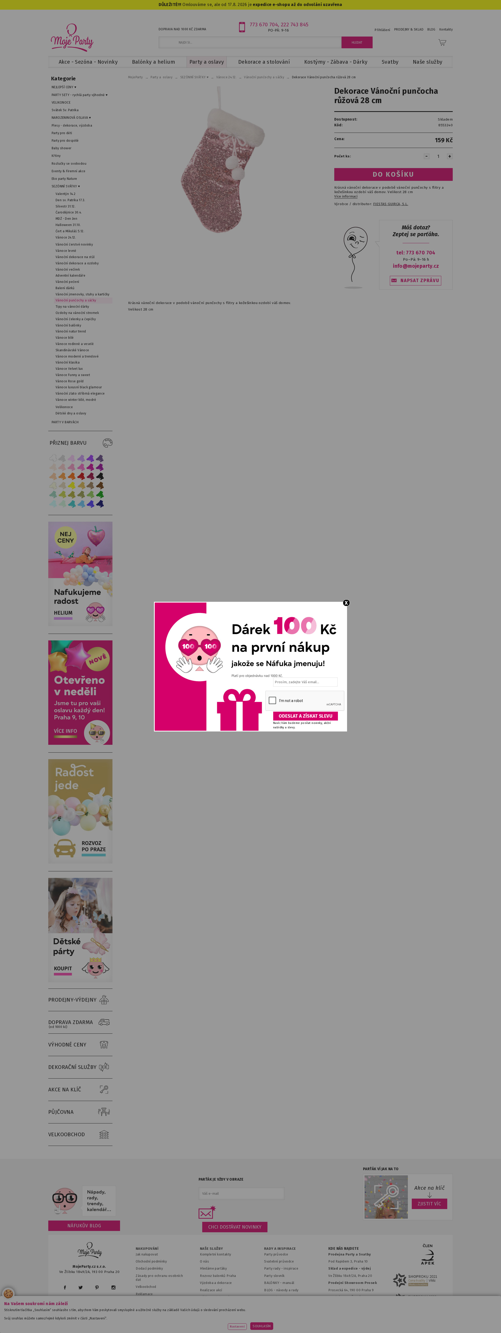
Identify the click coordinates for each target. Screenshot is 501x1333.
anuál (290, 1283)
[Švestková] (90, 458)
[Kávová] (90, 485)
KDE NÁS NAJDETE (343, 1249)
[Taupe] (62, 485)
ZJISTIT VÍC (429, 1204)
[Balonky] (80, 625)
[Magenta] (90, 467)
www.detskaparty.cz (242, 1321)
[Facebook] (65, 1287)
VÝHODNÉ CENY (67, 1045)
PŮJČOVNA (61, 1112)
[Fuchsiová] (81, 467)
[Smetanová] (53, 485)
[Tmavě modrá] (100, 504)
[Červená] (81, 476)
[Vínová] (90, 476)
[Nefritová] (53, 495)
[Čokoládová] (100, 485)
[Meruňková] (62, 476)
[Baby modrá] (53, 504)
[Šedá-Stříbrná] (62, 458)
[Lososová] (53, 467)
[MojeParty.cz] (90, 1251)
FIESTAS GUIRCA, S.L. (390, 204)
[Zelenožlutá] (62, 495)
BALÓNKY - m (275, 1283)
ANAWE (299, 1330)
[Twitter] (81, 1287)
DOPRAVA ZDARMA (70, 1024)
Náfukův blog (84, 1226)
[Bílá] (53, 458)
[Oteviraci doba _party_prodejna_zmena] (80, 743)
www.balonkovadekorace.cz (295, 1321)
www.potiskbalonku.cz (351, 1321)
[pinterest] (97, 1287)
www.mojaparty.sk (141, 1321)
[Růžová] (72, 467)
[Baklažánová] (100, 467)
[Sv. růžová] (62, 467)
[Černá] (100, 476)
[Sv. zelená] (90, 495)
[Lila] (72, 458)
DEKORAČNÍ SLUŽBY (72, 1067)
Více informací (345, 196)
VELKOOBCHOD (66, 1134)
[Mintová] (62, 504)
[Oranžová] (72, 476)
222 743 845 (295, 24)
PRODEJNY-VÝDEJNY (72, 1000)
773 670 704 (264, 24)
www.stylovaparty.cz (400, 1321)
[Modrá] (90, 504)
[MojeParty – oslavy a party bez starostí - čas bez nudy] (72, 37)
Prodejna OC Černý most (349, 1297)
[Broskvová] (53, 476)
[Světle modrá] (81, 504)
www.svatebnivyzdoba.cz (191, 1321)
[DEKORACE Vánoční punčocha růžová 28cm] (222, 163)
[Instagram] (113, 1287)
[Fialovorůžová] (100, 458)
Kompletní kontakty (215, 1254)
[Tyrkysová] (72, 504)
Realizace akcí (211, 1290)
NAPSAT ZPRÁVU (420, 280)
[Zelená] (100, 495)
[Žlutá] (72, 485)
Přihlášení (382, 30)
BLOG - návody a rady (281, 1290)
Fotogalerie (273, 1297)
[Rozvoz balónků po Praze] (80, 862)
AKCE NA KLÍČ (64, 1089)
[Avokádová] (81, 495)
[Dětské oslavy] (80, 981)
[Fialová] (81, 458)
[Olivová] (72, 495)
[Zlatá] (81, 485)
